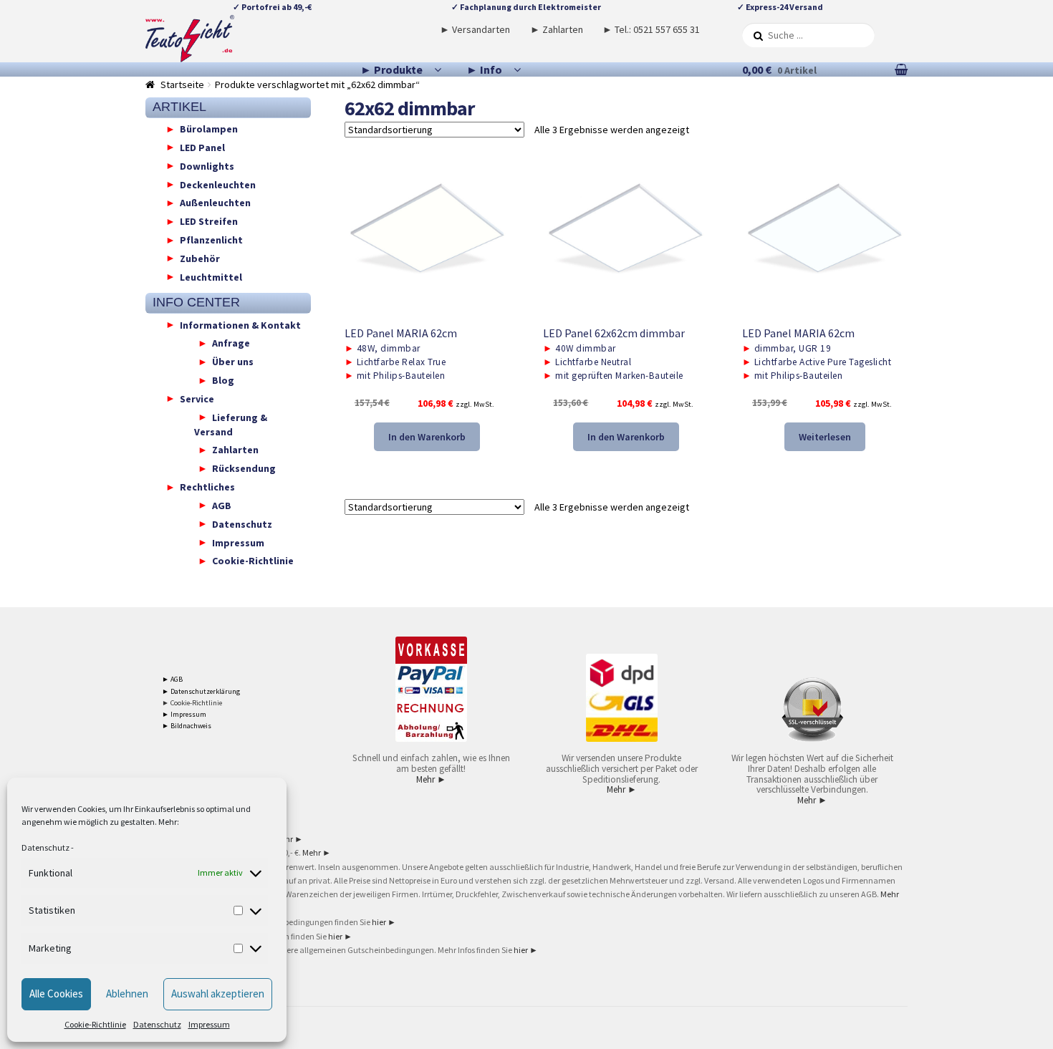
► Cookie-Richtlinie (192, 702)
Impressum (209, 1024)
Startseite (182, 84)
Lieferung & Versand (230, 424)
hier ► (384, 922)
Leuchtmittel (211, 276)
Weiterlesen (825, 436)
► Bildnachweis (186, 725)
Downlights (207, 165)
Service (197, 398)
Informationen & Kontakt (240, 324)
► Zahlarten (556, 29)
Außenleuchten (215, 202)
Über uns (233, 361)
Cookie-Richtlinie (95, 1024)
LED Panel (202, 146)
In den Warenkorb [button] (427, 436)
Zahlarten (235, 449)
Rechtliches (207, 486)
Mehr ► (431, 779)
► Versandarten (475, 29)
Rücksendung (244, 468)
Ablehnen (127, 993)
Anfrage (231, 343)
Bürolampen (209, 128)
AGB (221, 504)
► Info (484, 69)
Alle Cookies (56, 993)
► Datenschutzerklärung (201, 691)
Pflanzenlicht (211, 239)
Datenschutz (45, 847)
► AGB (172, 679)
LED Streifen (209, 221)
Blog (223, 380)
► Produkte (391, 69)
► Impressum (184, 714)
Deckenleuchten (218, 184)
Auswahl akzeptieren (217, 993)
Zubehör (200, 257)
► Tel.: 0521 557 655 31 (651, 29)
